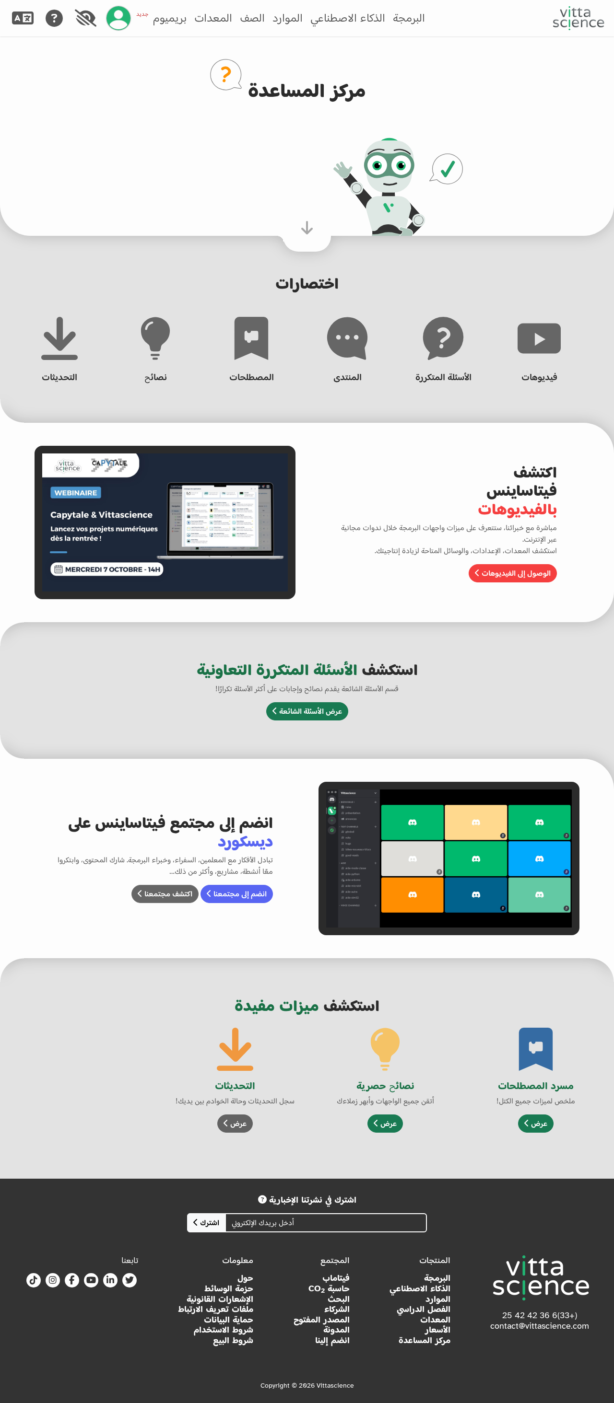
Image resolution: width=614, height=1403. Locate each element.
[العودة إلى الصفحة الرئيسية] (578, 18)
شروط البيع (233, 1340)
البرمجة (409, 18)
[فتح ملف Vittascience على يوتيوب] (91, 1281)
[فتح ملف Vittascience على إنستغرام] (52, 1281)
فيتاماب (336, 1278)
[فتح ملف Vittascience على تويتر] (129, 1281)
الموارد (287, 18)
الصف (252, 18)
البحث (339, 1299)
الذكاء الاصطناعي (347, 18)
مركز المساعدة (424, 1340)
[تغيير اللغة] (22, 18)
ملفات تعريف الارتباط (215, 1309)
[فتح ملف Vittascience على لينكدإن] (110, 1281)
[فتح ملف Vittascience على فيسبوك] (72, 1281)
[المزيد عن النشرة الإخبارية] (262, 1199)
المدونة (336, 1330)
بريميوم (161, 18)
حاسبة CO (329, 1289)
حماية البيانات (228, 1320)
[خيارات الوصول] (85, 18)
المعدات (213, 18)
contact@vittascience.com (539, 1326)
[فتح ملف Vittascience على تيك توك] (33, 1281)
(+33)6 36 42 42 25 (539, 1315)
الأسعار (437, 1330)
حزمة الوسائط (228, 1289)
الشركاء (337, 1309)
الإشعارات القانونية (220, 1299)
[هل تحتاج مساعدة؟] (54, 18)
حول (245, 1278)
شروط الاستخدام (223, 1330)
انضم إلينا (332, 1340)
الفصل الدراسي (423, 1309)
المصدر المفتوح (322, 1320)
